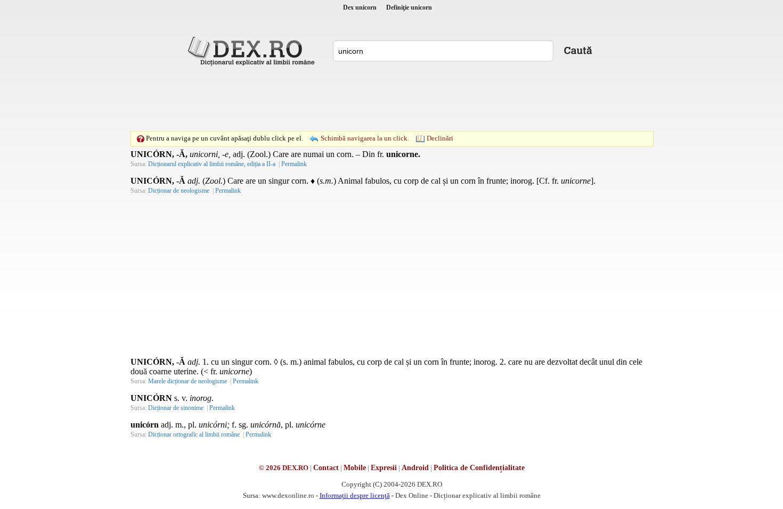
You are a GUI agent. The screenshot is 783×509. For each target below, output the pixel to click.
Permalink (294, 164)
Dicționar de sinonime (175, 408)
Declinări (440, 138)
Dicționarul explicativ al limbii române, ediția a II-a (211, 164)
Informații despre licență (355, 495)
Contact (326, 468)
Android (415, 468)
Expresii (384, 468)
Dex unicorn (360, 7)
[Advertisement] (391, 98)
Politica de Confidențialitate (479, 468)
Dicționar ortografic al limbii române (194, 434)
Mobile (355, 468)
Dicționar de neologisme (178, 190)
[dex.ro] (253, 50)
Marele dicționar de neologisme (187, 381)
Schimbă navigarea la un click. (365, 138)
